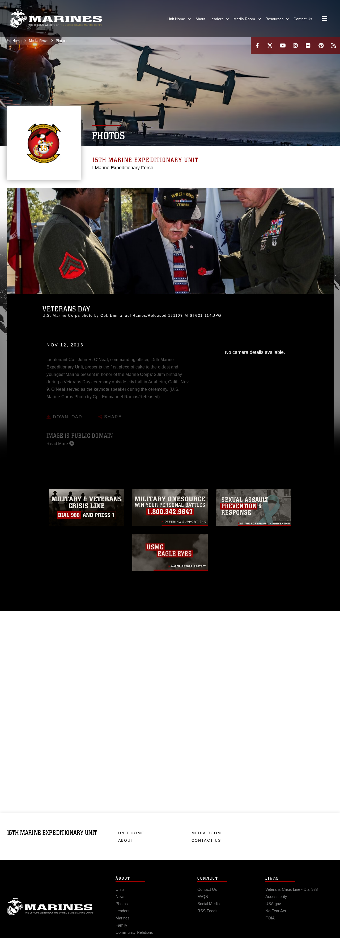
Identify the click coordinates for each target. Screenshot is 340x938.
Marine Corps (50, 906)
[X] (270, 45)
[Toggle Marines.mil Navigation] (324, 18)
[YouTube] (282, 45)
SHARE (112, 409)
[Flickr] (308, 45)
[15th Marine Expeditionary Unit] (55, 18)
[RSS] (333, 45)
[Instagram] (295, 45)
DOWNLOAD (66, 409)
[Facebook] (257, 45)
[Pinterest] (320, 45)
